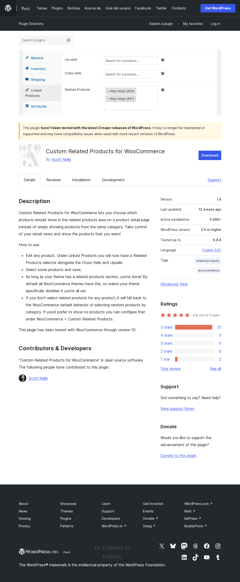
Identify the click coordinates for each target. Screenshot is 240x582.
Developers (111, 518)
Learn (106, 504)
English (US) (211, 250)
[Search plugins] (68, 40)
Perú (67, 552)
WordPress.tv (114, 526)
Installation (81, 179)
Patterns (66, 526)
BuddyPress (195, 526)
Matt (189, 511)
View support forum (177, 408)
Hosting (25, 518)
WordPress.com (198, 504)
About (23, 504)
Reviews (53, 179)
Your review (171, 368)
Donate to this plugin (178, 455)
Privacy (24, 526)
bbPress (192, 518)
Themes (66, 511)
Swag (149, 526)
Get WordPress (218, 8)
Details (29, 179)
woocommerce (208, 270)
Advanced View (174, 284)
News (23, 511)
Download (210, 155)
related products (207, 261)
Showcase (68, 504)
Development (113, 179)
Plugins (65, 518)
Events (148, 511)
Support (214, 179)
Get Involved (153, 504)
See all (215, 368)
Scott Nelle (61, 159)
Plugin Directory (31, 24)
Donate (150, 518)
